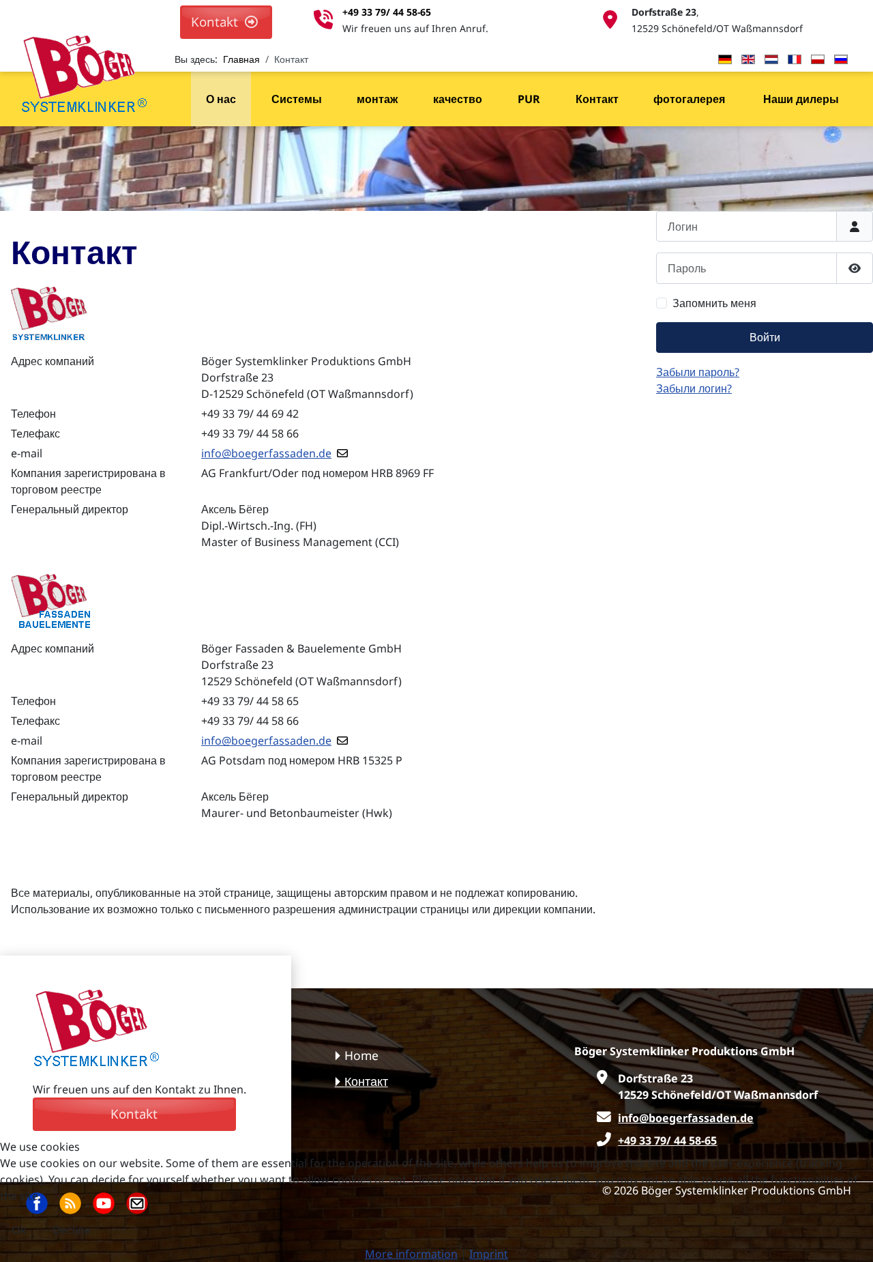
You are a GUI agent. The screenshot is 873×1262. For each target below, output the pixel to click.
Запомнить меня (714, 303)
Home (361, 1055)
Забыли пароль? (697, 371)
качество (457, 98)
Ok (19, 1229)
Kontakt (218, 21)
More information (411, 1253)
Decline (72, 1229)
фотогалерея (689, 98)
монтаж (377, 98)
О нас (221, 98)
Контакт (597, 98)
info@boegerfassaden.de (266, 453)
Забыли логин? (694, 388)
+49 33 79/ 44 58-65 (386, 11)
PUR (529, 98)
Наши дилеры (801, 98)
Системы (296, 98)
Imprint (488, 1253)
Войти (765, 337)
